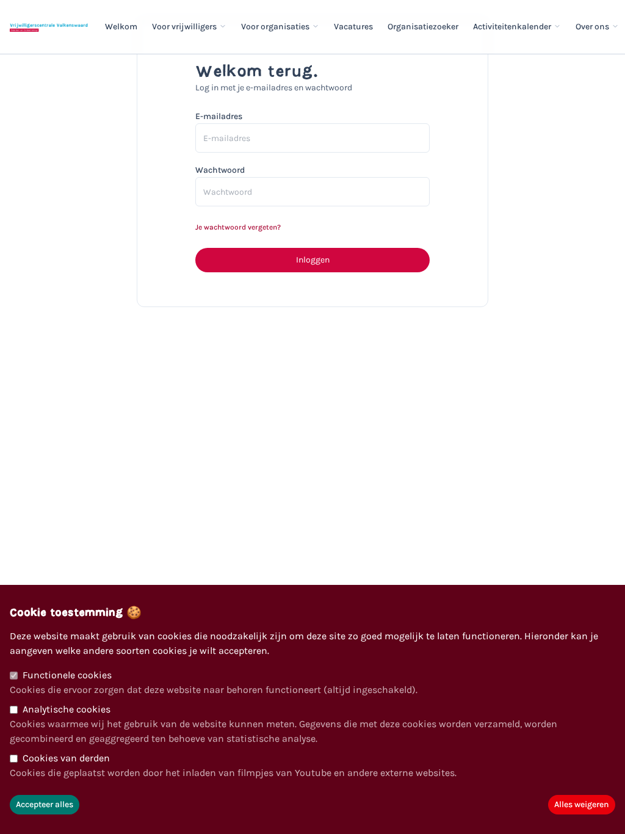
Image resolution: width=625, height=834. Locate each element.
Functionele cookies (67, 675)
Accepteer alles (44, 804)
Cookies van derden (66, 758)
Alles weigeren (581, 804)
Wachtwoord (220, 170)
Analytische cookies (66, 709)
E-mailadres (218, 116)
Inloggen (313, 260)
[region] (312, 709)
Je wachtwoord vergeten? (238, 227)
